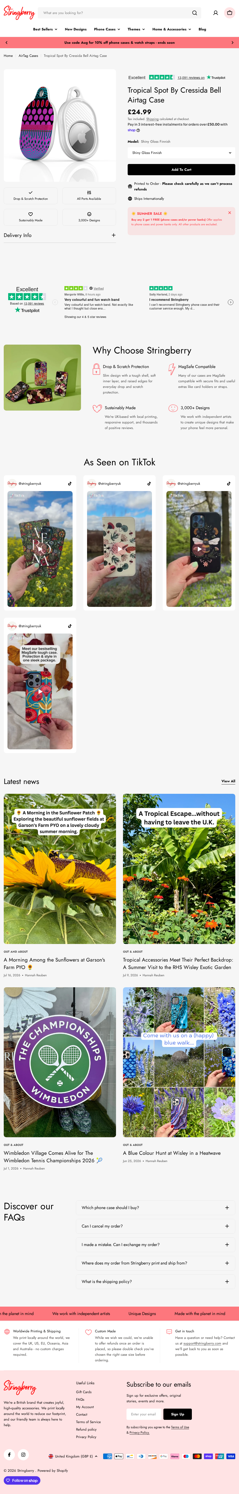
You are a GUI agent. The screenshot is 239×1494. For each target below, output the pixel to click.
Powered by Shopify (53, 1470)
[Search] (194, 13)
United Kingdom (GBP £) (74, 1456)
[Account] (215, 13)
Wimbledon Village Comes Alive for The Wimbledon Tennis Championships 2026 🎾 (53, 1156)
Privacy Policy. (140, 1432)
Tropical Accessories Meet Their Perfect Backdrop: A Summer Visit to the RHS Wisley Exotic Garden (178, 963)
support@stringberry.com (202, 1343)
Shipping (152, 119)
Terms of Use (180, 1427)
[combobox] (119, 12)
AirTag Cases (28, 55)
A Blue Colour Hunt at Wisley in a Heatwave (172, 1153)
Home (8, 55)
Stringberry (26, 1470)
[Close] (229, 212)
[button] (6, 42)
